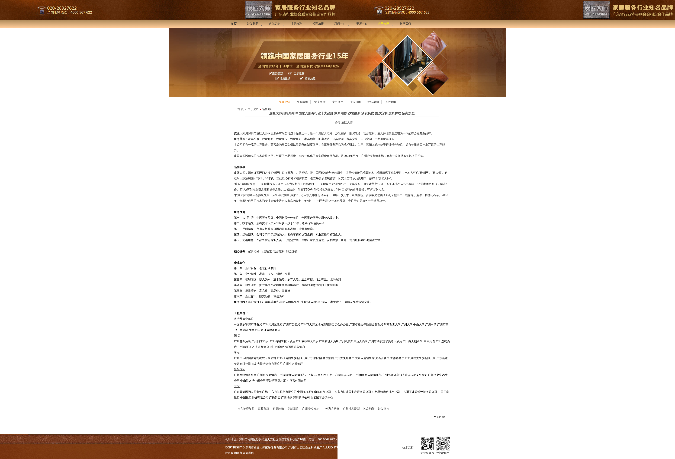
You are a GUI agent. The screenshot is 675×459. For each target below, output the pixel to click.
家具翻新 (263, 408)
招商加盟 (318, 23)
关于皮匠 (253, 109)
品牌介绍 (267, 109)
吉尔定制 (274, 23)
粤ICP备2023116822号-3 (381, 447)
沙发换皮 (383, 408)
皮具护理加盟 (245, 408)
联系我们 (405, 23)
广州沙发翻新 (351, 408)
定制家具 (293, 408)
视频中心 (361, 23)
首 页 (240, 109)
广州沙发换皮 (310, 408)
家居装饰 (278, 408)
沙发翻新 (252, 23)
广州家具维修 (331, 408)
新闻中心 (340, 23)
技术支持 (408, 447)
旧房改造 (296, 23)
